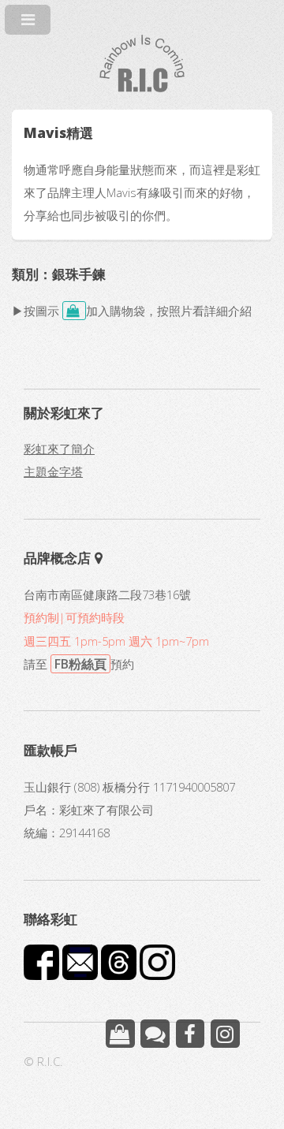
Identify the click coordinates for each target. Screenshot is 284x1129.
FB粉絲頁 (80, 664)
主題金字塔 (53, 471)
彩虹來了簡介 (59, 448)
